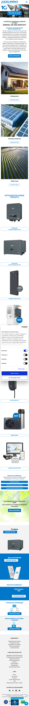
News (14, 674)
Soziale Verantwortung (14, 679)
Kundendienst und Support (14, 644)
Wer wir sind (14, 676)
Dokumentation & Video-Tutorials (14, 682)
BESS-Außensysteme (14, 660)
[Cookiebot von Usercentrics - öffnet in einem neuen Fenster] (21, 327)
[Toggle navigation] (26, 2)
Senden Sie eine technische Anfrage (14, 485)
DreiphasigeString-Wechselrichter (14, 264)
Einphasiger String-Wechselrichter (14, 655)
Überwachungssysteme (14, 468)
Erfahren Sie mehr (14, 99)
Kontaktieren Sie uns (14, 481)
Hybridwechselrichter (14, 298)
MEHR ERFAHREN (14, 56)
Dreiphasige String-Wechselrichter (14, 657)
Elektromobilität (14, 400)
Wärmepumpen (14, 435)
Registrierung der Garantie (14, 641)
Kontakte (14, 678)
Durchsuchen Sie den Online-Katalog (14, 488)
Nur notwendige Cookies (14, 377)
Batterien (14, 662)
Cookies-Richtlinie (14, 647)
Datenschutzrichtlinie (14, 646)
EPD (14, 681)
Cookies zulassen (14, 373)
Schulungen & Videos (14, 643)
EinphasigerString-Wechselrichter (14, 229)
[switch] (25, 355)
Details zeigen (21, 368)
